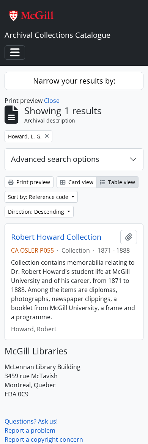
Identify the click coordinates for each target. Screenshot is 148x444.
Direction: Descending (37, 211)
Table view (121, 182)
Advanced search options (55, 159)
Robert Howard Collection (56, 237)
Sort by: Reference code (39, 196)
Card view (80, 182)
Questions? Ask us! (31, 421)
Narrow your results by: (74, 81)
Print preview (32, 182)
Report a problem (30, 430)
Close (52, 100)
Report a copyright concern (44, 439)
